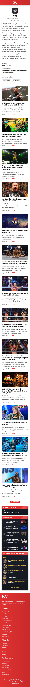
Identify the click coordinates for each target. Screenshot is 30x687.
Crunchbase (5, 645)
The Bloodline (5, 667)
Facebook (4, 654)
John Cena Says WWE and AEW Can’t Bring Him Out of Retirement (14, 135)
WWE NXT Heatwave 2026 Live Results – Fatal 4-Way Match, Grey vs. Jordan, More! (14, 391)
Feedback (4, 634)
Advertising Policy (7, 620)
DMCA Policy (5, 627)
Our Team (4, 616)
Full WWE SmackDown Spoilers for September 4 (12, 527)
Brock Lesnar (5, 674)
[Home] (5, 597)
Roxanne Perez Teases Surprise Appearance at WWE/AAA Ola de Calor (14, 454)
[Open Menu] (3, 2)
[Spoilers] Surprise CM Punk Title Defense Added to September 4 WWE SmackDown (13, 541)
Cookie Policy (5, 623)
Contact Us (5, 618)
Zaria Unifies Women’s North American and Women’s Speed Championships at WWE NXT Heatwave (15, 357)
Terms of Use (5, 636)
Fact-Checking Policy (7, 632)
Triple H (4, 672)
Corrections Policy (7, 625)
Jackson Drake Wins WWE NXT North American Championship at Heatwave (14, 263)
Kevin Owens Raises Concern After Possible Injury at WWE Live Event (13, 104)
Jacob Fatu (5, 663)
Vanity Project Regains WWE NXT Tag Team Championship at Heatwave (14, 325)
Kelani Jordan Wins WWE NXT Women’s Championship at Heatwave (15, 294)
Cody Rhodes (5, 665)
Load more (16, 501)
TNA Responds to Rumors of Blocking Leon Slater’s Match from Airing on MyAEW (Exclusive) (13, 547)
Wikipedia (17, 80)
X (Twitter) (5, 643)
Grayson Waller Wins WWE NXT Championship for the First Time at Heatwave (12, 167)
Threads (4, 652)
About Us (4, 614)
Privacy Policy (5, 611)
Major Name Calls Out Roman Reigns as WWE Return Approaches (14, 486)
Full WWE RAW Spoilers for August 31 (12, 521)
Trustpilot (4, 650)
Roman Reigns (6, 661)
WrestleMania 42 (6, 670)
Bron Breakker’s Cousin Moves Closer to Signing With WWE (14, 200)
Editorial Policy (6, 629)
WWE (13, 114)
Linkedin (4, 647)
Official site (7, 80)
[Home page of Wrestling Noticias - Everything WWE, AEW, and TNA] (15, 2)
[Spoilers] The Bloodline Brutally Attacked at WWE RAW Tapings (13, 534)
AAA (13, 464)
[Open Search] (26, 2)
